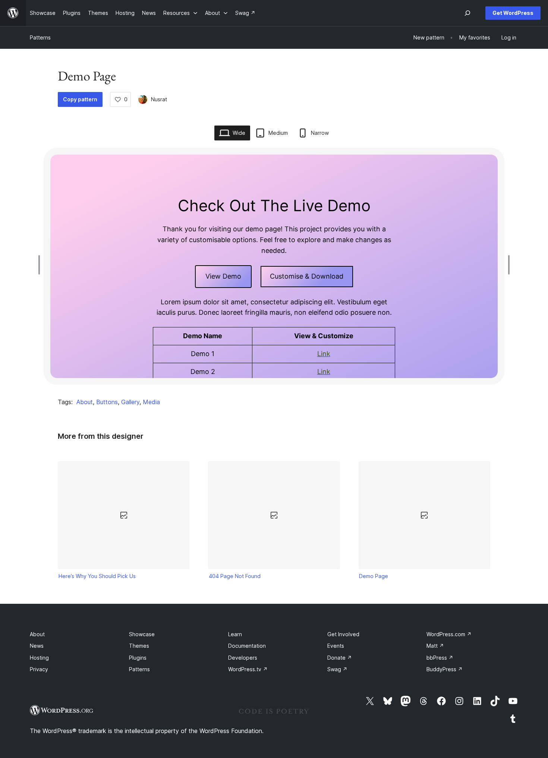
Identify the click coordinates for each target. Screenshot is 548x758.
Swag (337, 669)
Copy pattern (80, 99)
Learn (235, 634)
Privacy (39, 669)
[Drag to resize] (41, 265)
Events (335, 646)
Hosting (39, 657)
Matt (435, 646)
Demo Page (373, 576)
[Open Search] (467, 13)
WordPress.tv (248, 669)
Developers (242, 657)
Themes (139, 646)
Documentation (247, 646)
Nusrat (159, 99)
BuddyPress (444, 669)
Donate (339, 657)
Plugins (138, 657)
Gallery (130, 402)
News (37, 646)
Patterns (40, 37)
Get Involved (343, 634)
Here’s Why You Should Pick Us (97, 576)
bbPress (439, 657)
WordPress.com (449, 634)
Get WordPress (512, 13)
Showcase (142, 634)
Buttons (107, 402)
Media (151, 402)
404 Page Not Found (235, 576)
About (84, 402)
